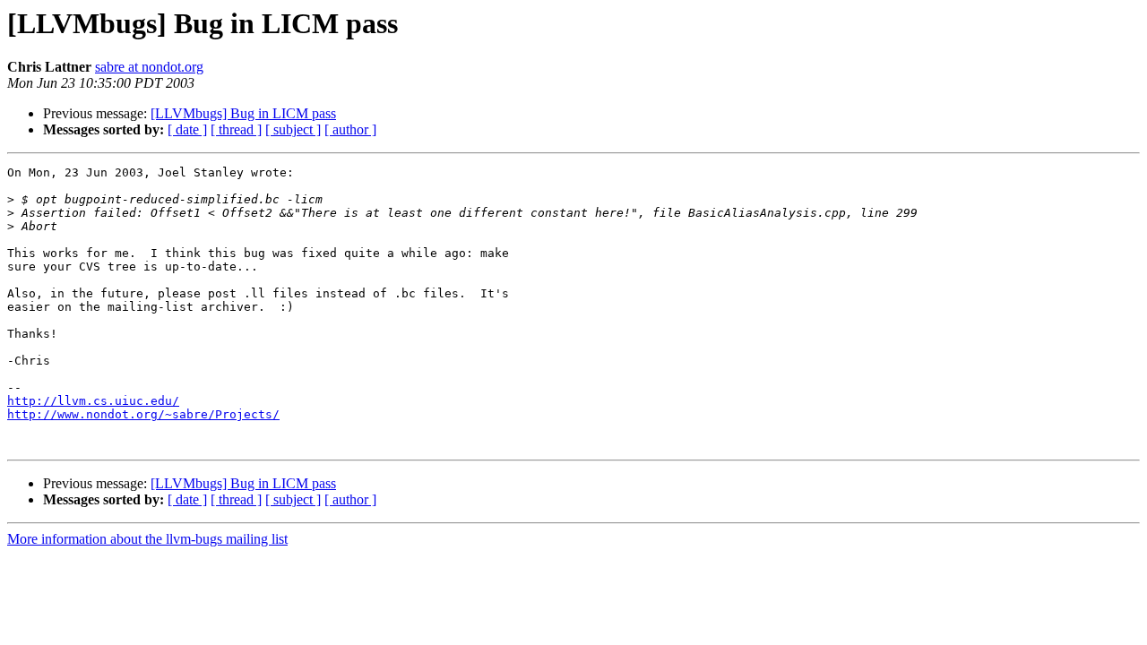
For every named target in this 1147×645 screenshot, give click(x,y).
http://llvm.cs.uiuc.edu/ (93, 401)
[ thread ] (236, 129)
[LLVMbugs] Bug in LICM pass (243, 113)
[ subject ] (293, 129)
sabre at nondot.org (149, 66)
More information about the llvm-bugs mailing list (147, 538)
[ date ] (187, 129)
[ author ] (350, 129)
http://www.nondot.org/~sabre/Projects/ (143, 414)
